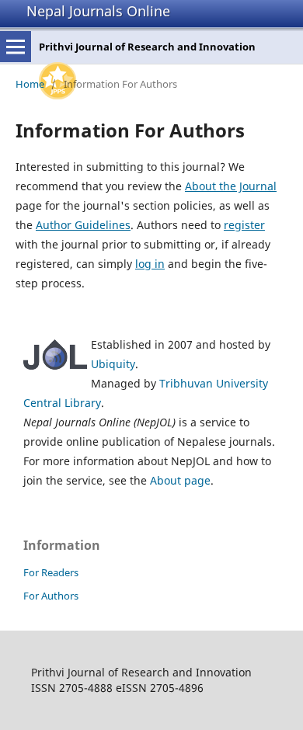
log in (150, 263)
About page (180, 480)
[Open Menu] (15, 46)
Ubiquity (113, 363)
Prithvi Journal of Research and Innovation (147, 47)
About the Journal (231, 186)
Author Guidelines (83, 224)
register (244, 224)
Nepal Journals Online (98, 11)
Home (30, 84)
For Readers (50, 572)
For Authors (50, 596)
